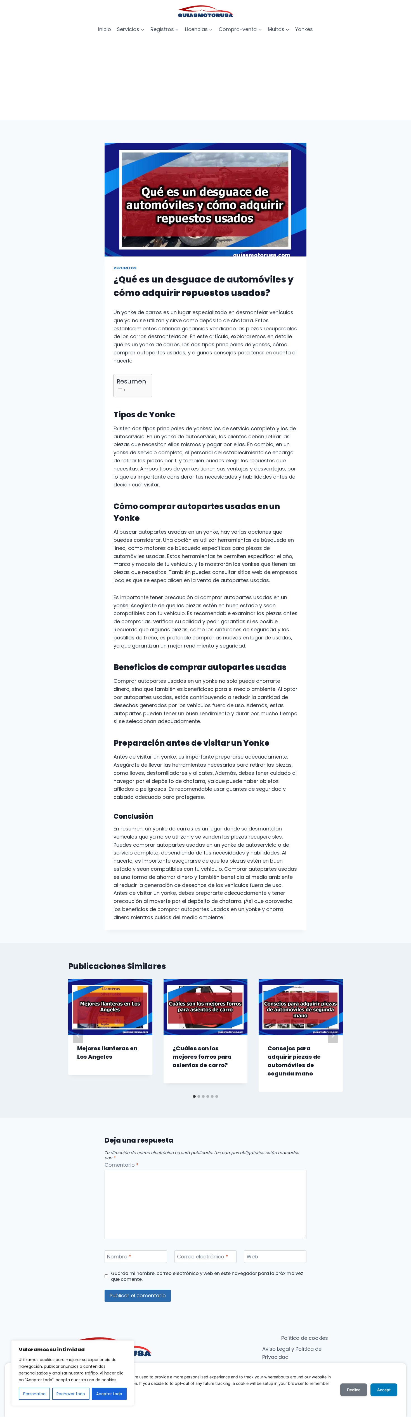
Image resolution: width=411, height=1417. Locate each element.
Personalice (34, 1394)
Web (252, 1256)
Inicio (104, 29)
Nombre (119, 1256)
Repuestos (125, 268)
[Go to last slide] (78, 1035)
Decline (353, 1389)
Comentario (122, 1165)
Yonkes (304, 29)
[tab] (194, 1096)
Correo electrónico (202, 1256)
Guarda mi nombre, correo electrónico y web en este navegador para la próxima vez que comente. (207, 1276)
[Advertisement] (205, 78)
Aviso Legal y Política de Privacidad (292, 1352)
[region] (72, 1373)
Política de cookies (304, 1337)
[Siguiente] (333, 1035)
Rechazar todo (70, 1394)
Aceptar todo (109, 1394)
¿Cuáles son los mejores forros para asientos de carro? (202, 1056)
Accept (384, 1389)
